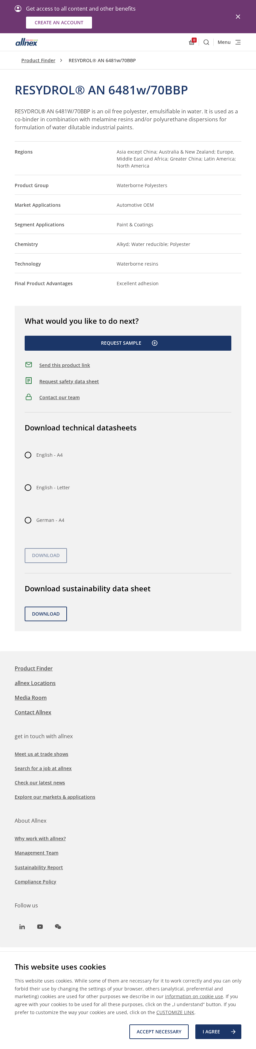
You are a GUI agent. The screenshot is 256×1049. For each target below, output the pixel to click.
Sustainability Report (39, 867)
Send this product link (64, 365)
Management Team (36, 853)
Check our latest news (40, 782)
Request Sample (121, 343)
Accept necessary (159, 1031)
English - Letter (53, 487)
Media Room (31, 697)
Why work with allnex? (40, 838)
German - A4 (50, 520)
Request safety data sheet (69, 381)
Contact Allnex (33, 712)
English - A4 (49, 455)
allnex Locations (35, 683)
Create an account (59, 22)
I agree (211, 1031)
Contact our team (59, 397)
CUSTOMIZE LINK (175, 1012)
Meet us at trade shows (41, 754)
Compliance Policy (35, 881)
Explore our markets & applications (55, 797)
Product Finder (38, 60)
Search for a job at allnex (43, 768)
